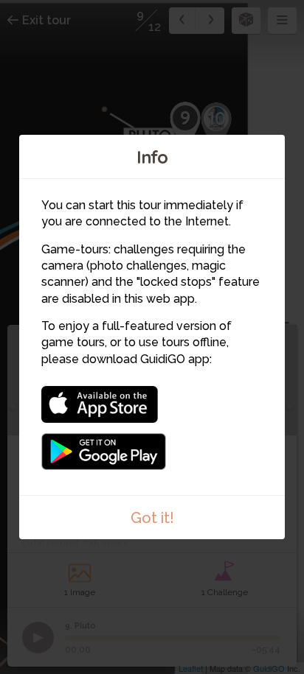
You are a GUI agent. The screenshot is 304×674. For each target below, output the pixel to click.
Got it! (152, 518)
